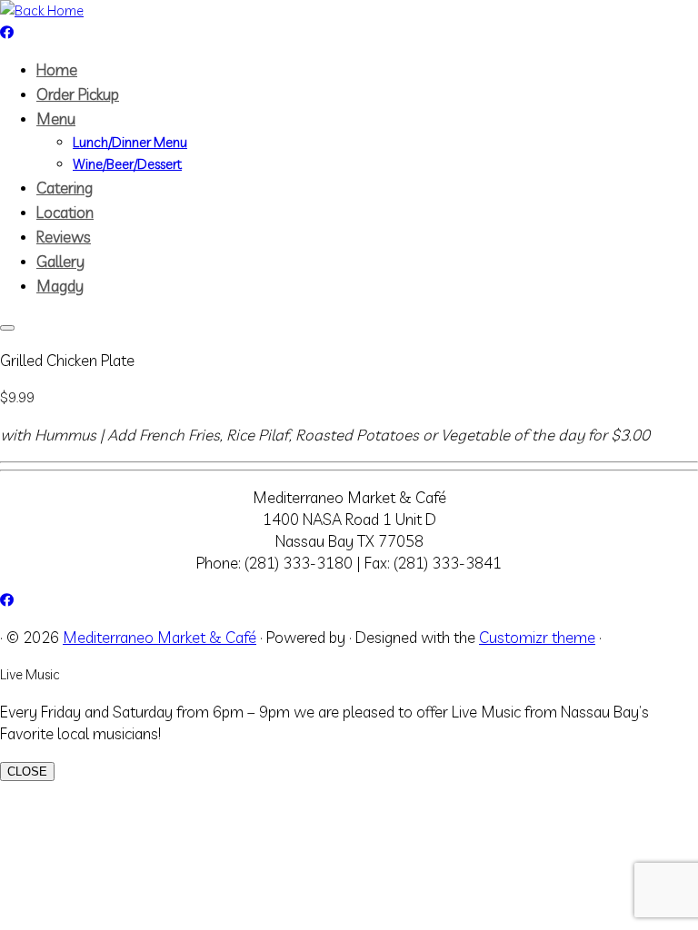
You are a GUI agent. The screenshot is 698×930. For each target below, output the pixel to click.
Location (65, 212)
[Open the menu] (7, 328)
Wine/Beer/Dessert (127, 164)
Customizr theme (537, 637)
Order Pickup (77, 94)
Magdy (60, 285)
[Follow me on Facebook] (7, 32)
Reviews (63, 236)
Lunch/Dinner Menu (130, 142)
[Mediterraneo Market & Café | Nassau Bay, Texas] (42, 10)
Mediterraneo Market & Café (159, 637)
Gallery (60, 261)
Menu (55, 118)
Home (56, 69)
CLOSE (27, 771)
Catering (64, 187)
